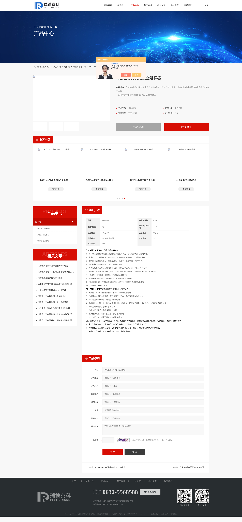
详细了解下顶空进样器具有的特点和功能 (55, 284)
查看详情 (55, 189)
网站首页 (108, 5)
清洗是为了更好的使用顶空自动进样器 (54, 308)
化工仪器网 (164, 514)
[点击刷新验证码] (123, 440)
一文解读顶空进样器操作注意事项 (52, 290)
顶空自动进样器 (79, 67)
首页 (48, 67)
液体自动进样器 (43, 229)
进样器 (67, 67)
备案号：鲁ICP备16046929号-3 (124, 514)
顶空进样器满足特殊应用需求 (50, 278)
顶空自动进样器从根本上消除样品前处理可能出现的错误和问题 (56, 314)
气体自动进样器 (43, 241)
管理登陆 (174, 514)
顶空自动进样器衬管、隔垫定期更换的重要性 (56, 320)
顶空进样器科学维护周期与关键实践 (53, 266)
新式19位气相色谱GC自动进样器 (56, 180)
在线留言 (175, 5)
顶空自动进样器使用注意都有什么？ (53, 296)
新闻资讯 (148, 5)
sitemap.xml (144, 514)
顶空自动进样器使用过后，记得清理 (53, 302)
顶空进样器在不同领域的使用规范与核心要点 (56, 272)
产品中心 (135, 5)
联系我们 (188, 5)
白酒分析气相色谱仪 (186, 180)
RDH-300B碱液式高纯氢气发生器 (110, 467)
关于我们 (121, 5)
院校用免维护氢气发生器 (142, 180)
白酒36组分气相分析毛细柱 (99, 180)
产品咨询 (138, 127)
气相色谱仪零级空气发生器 (192, 467)
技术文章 (161, 5)
